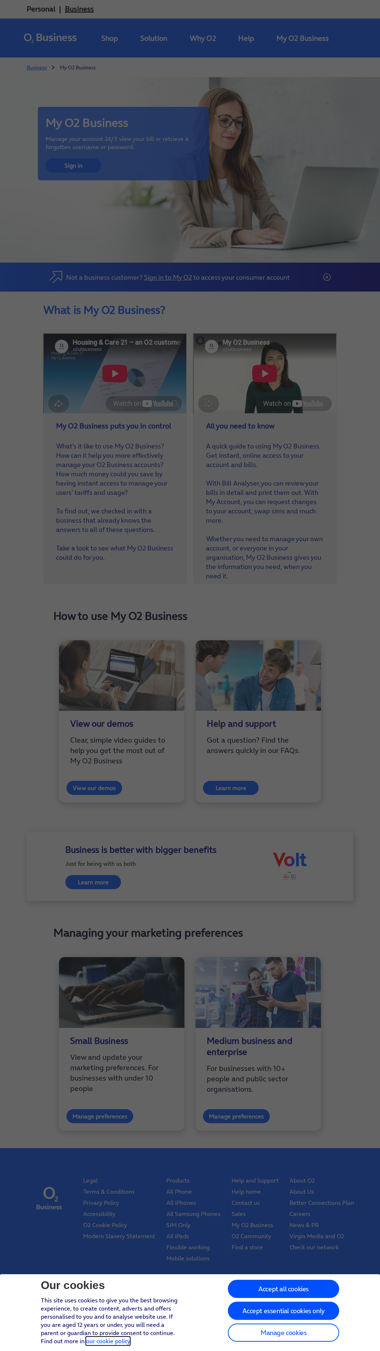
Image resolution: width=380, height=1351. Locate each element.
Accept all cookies (283, 1289)
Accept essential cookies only (283, 1310)
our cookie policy (108, 1341)
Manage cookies (284, 1332)
